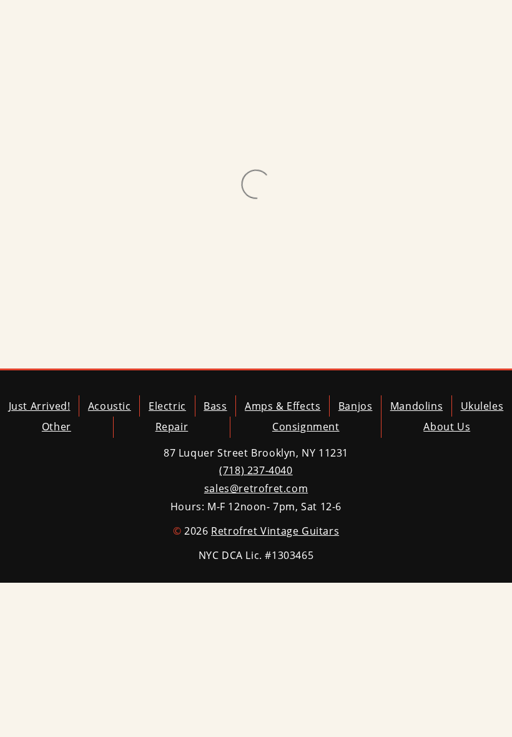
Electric (167, 406)
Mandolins (416, 406)
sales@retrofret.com (256, 488)
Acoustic (109, 406)
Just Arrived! (40, 406)
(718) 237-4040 (255, 470)
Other (56, 426)
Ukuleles (482, 406)
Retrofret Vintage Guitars (275, 531)
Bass (215, 406)
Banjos (355, 406)
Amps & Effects (282, 406)
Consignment (306, 426)
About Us (446, 426)
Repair (172, 426)
